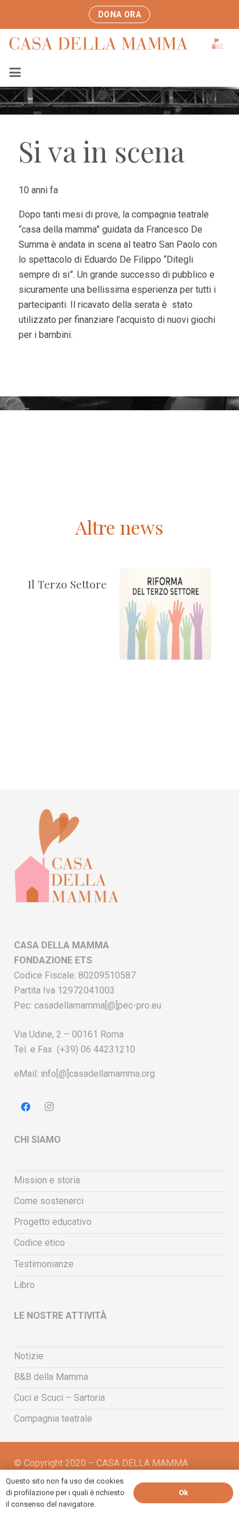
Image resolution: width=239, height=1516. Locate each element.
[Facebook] (25, 1106)
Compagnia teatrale (53, 1418)
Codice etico (39, 1242)
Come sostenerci (49, 1200)
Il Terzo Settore (67, 583)
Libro (24, 1284)
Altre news (119, 526)
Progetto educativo (53, 1221)
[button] (15, 72)
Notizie (29, 1356)
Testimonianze (44, 1264)
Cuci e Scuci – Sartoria (59, 1397)
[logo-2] (217, 43)
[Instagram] (48, 1106)
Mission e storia (47, 1180)
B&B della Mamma (51, 1376)
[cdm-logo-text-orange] (112, 43)
